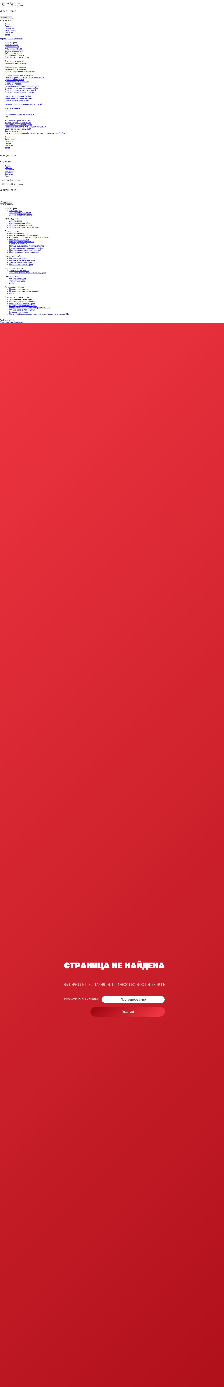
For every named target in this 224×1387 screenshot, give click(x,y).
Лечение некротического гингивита (20, 71)
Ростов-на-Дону (7, 322)
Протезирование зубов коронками (19, 92)
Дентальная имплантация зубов (18, 98)
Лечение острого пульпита (16, 63)
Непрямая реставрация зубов (18, 123)
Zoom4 (7, 110)
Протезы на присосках (14, 80)
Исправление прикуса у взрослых (19, 114)
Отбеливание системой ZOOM (18, 129)
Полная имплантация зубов (17, 100)
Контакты (9, 33)
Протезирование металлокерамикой (20, 90)
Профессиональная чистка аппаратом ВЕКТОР (25, 127)
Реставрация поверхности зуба (18, 125)
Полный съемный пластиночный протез (22, 86)
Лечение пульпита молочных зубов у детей (23, 104)
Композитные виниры (14, 131)
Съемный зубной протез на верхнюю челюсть (24, 78)
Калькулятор (10, 30)
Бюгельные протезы (13, 84)
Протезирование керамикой (17, 82)
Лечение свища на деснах (16, 69)
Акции (7, 35)
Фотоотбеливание (12, 108)
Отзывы (8, 26)
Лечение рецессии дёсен (15, 67)
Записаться (6, 202)
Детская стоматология (14, 51)
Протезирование (12, 47)
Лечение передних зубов (15, 61)
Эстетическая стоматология (17, 57)
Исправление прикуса (14, 55)
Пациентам (9, 28)
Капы (7, 117)
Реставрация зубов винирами (17, 121)
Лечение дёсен (11, 45)
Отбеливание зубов (13, 53)
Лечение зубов (11, 43)
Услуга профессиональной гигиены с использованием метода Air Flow (35, 133)
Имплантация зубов (13, 49)
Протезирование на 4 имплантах (19, 75)
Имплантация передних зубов (18, 96)
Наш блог (9, 141)
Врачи (7, 24)
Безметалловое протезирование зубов (21, 88)
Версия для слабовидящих (11, 39)
